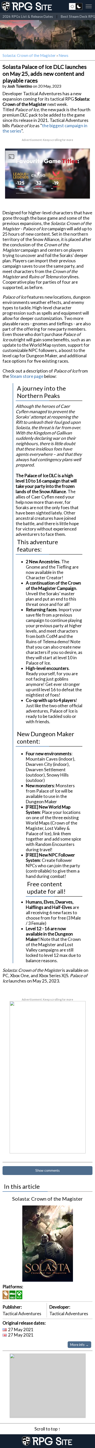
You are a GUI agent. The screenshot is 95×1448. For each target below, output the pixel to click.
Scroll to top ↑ (47, 1428)
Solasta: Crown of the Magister (29, 55)
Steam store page (26, 376)
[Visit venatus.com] (82, 190)
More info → (79, 1345)
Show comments (47, 1170)
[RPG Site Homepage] (27, 6)
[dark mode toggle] (75, 6)
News (63, 55)
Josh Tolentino (19, 86)
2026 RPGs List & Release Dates (28, 16)
